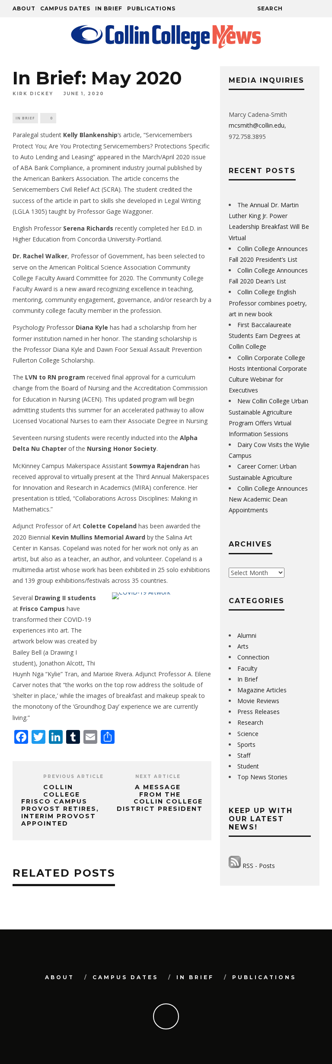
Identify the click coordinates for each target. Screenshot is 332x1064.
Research (250, 722)
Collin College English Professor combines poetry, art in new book (268, 303)
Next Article (158, 776)
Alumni (246, 635)
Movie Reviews (258, 701)
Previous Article (73, 776)
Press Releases (258, 711)
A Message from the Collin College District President (160, 798)
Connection (253, 657)
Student (248, 766)
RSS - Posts (259, 865)
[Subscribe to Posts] (235, 865)
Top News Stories (262, 777)
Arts (243, 646)
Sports (246, 744)
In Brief (108, 8)
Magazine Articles (262, 690)
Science (248, 734)
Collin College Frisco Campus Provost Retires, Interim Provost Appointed (60, 805)
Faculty (247, 668)
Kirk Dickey (33, 93)
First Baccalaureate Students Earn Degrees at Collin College (264, 335)
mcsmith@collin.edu (256, 125)
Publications (151, 8)
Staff (243, 755)
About (24, 8)
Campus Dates (65, 8)
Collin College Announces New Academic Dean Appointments (268, 499)
